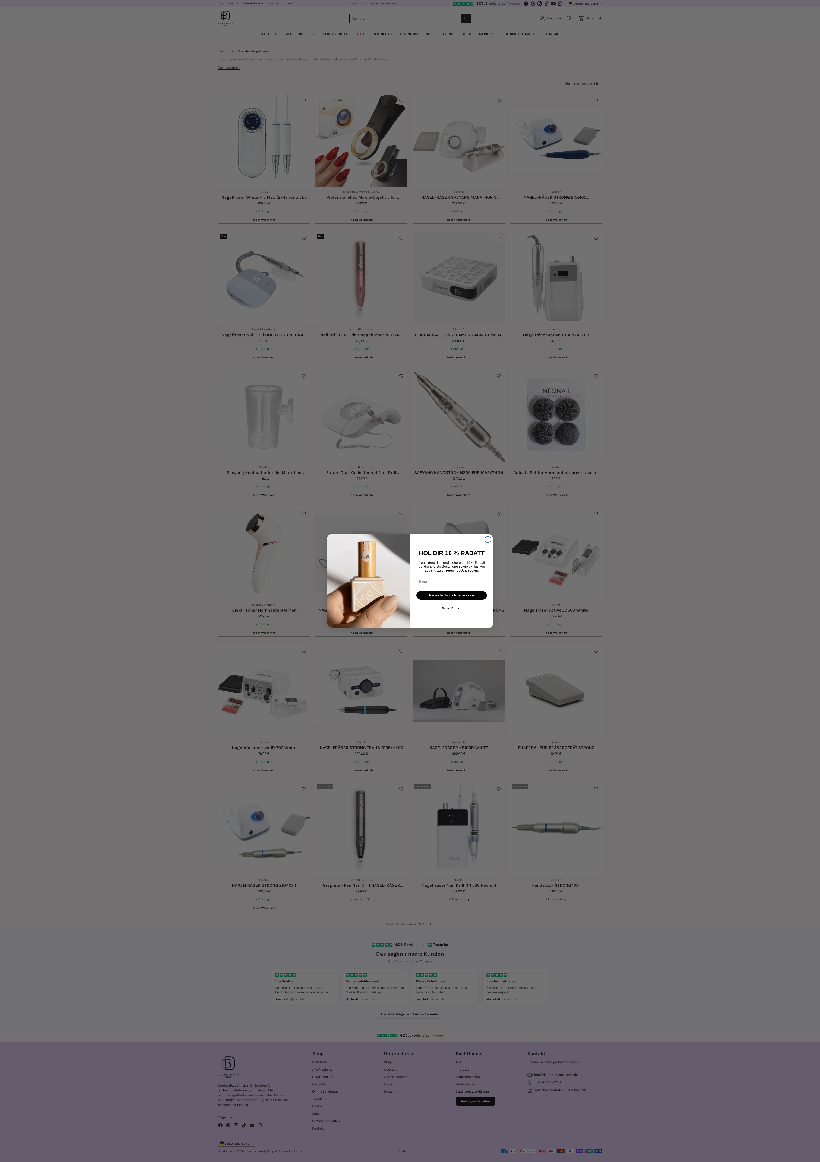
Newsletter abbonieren (451, 595)
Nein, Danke (451, 608)
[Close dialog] (488, 539)
